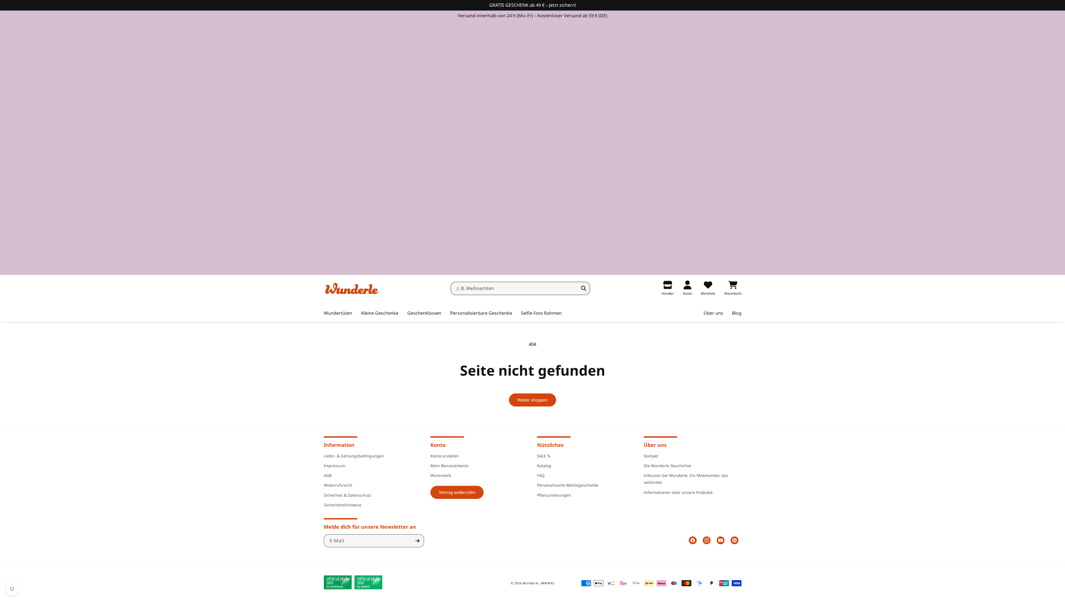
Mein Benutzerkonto (449, 465)
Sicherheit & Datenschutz (347, 495)
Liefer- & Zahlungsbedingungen (354, 456)
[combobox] (520, 288)
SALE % (543, 456)
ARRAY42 (548, 583)
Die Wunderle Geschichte (667, 465)
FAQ (541, 475)
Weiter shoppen (532, 400)
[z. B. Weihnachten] (583, 288)
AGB (328, 475)
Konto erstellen (444, 456)
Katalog (544, 465)
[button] (379, 313)
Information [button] (339, 445)
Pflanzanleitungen (554, 495)
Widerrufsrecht (338, 485)
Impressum (334, 465)
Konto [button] (437, 445)
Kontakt (651, 456)
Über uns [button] (655, 445)
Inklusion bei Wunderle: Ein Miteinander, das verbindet (686, 479)
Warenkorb (440, 475)
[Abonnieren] (418, 540)
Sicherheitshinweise (342, 505)
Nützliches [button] (550, 445)
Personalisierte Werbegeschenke (567, 485)
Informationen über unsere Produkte (678, 492)
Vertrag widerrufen (457, 492)
